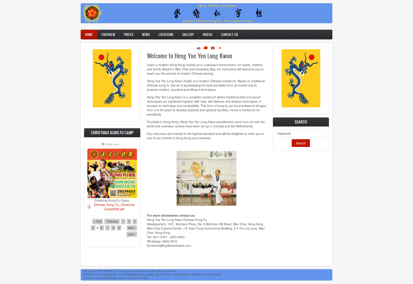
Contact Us (229, 34)
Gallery (188, 34)
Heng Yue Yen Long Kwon (217, 5)
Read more (113, 144)
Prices (128, 34)
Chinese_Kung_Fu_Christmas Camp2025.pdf (114, 206)
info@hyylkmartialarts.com (173, 245)
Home (89, 34)
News (146, 34)
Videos (207, 34)
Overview (108, 34)
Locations (166, 34)
